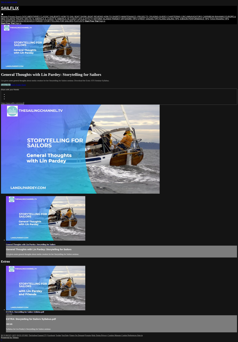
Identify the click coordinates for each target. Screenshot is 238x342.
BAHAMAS (220, 17)
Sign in (102, 21)
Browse (4, 17)
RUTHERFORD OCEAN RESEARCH (18, 21)
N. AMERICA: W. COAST (66, 19)
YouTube (65, 335)
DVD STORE (22, 335)
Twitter (58, 335)
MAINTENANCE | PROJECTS (134, 17)
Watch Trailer (15, 85)
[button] (2, 14)
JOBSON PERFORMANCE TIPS (194, 19)
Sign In (18, 23)
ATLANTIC (11, 19)
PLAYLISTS (79, 21)
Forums (11, 17)
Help (93, 335)
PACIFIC (20, 19)
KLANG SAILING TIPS (169, 19)
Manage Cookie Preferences (126, 335)
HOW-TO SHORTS (112, 17)
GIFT (14, 335)
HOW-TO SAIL (67, 17)
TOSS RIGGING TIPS (219, 19)
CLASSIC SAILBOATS (50, 17)
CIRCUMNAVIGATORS (191, 17)
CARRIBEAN (208, 17)
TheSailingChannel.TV (38, 335)
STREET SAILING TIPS (148, 19)
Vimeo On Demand (77, 335)
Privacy (104, 335)
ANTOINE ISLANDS (102, 19)
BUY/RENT (6, 335)
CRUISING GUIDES (158, 17)
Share (23, 85)
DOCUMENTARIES (31, 17)
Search (18, 17)
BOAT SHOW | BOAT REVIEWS (88, 17)
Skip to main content (9, 2)
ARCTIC (28, 19)
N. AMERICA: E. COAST (43, 19)
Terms (98, 335)
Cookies (111, 335)
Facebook (51, 335)
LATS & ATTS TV (85, 19)
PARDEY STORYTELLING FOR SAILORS (54, 21)
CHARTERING (174, 17)
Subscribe (5, 85)
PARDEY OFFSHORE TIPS (124, 19)
